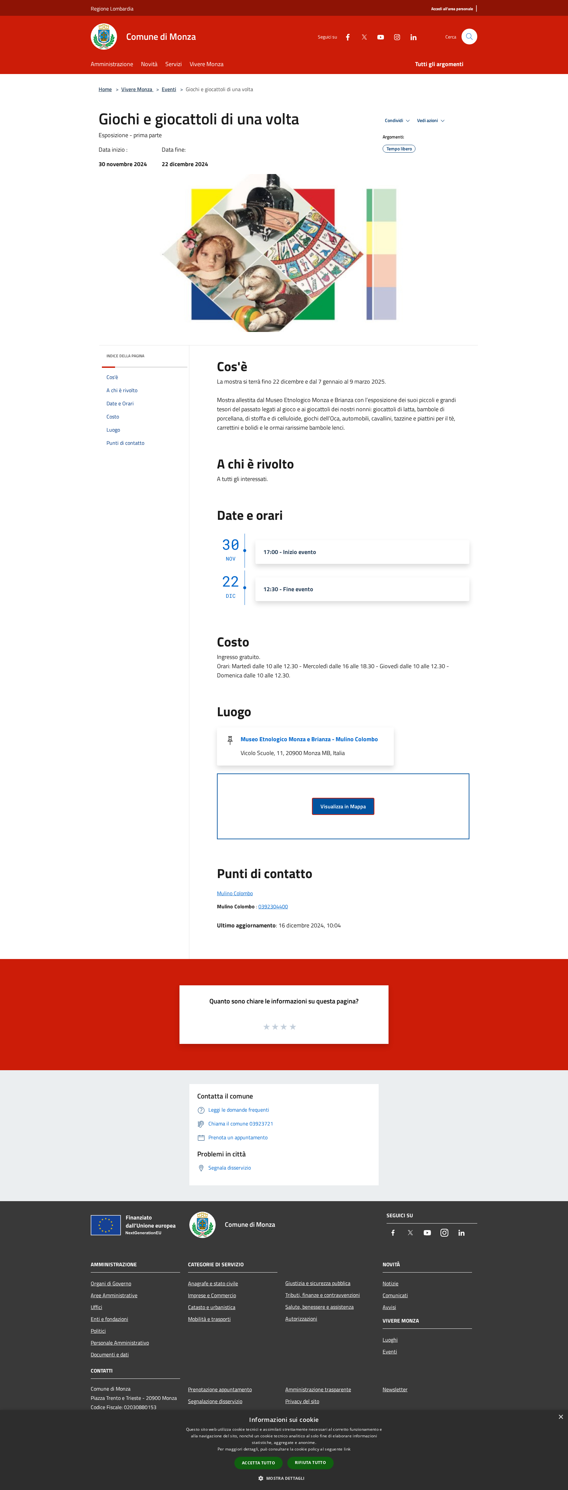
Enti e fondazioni (109, 1319)
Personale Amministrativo (120, 1343)
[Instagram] (394, 36)
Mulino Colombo (235, 893)
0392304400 (273, 906)
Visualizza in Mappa (343, 806)
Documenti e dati (110, 1354)
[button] (283, 1478)
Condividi (394, 120)
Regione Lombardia (112, 9)
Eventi (169, 89)
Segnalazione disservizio (215, 1401)
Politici (98, 1331)
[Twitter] (361, 36)
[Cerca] (469, 36)
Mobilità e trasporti (209, 1319)
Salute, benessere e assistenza (319, 1307)
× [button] (560, 1417)
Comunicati (395, 1295)
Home (105, 89)
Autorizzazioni (301, 1319)
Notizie (390, 1283)
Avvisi (389, 1307)
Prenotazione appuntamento (220, 1389)
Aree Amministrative (114, 1295)
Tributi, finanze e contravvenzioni (322, 1295)
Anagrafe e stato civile (213, 1283)
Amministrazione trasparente (318, 1389)
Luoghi (390, 1340)
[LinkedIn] (410, 36)
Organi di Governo (111, 1283)
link (347, 1449)
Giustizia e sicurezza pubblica (317, 1283)
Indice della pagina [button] (125, 356)
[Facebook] (345, 36)
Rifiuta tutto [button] (310, 1462)
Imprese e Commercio (212, 1295)
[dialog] (284, 1450)
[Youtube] (378, 36)
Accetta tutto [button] (258, 1463)
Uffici (96, 1307)
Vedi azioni (428, 120)
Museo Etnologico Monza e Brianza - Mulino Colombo (309, 739)
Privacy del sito (302, 1401)
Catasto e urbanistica (211, 1307)
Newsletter (395, 1389)
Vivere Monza (137, 89)
